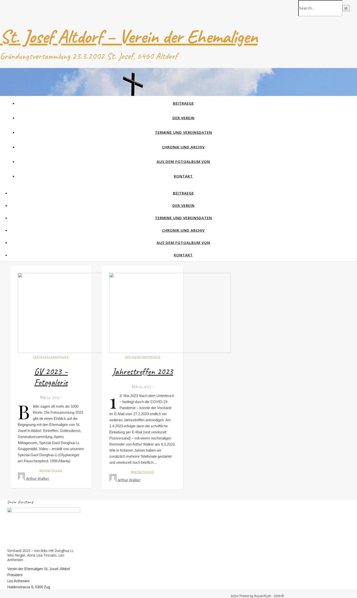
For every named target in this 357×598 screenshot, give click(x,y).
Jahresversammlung (51, 357)
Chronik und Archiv (183, 146)
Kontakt (183, 176)
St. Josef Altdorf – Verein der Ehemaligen (128, 36)
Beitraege (183, 103)
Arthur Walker (37, 478)
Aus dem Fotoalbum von (183, 161)
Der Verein (183, 117)
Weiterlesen (51, 470)
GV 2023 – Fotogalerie (51, 377)
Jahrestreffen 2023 (142, 371)
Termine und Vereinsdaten (183, 132)
